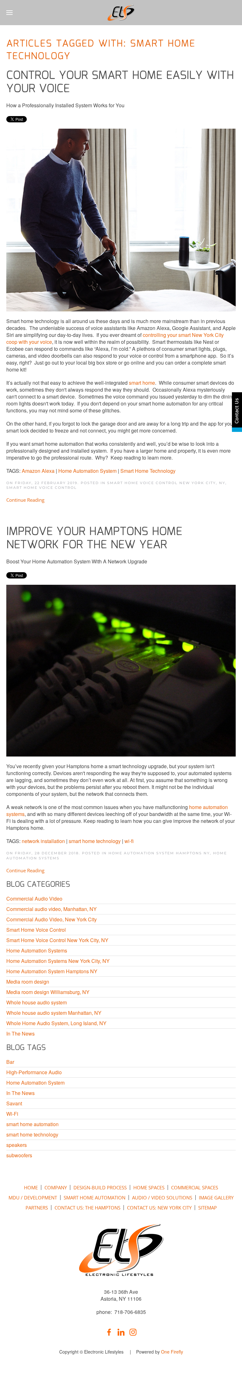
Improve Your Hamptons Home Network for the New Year (94, 538)
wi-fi (129, 841)
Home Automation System (87, 470)
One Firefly (172, 1352)
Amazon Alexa (38, 470)
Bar (10, 1061)
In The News (20, 1093)
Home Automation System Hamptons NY (159, 853)
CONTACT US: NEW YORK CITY (159, 1207)
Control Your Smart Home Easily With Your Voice (120, 82)
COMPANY (55, 1187)
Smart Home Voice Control (41, 487)
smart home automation (32, 1124)
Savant (14, 1103)
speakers (16, 1145)
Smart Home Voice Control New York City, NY (166, 483)
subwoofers (19, 1155)
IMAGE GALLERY (216, 1197)
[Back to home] (121, 12)
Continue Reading (25, 500)
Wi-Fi (12, 1113)
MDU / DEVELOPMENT (33, 1197)
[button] (9, 12)
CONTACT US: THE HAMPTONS (87, 1207)
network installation (43, 841)
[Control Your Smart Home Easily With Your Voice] (121, 219)
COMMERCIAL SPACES (194, 1187)
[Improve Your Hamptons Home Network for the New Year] (121, 669)
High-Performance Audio (34, 1072)
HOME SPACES (148, 1187)
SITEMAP (207, 1207)
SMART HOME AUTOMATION (94, 1197)
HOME (31, 1187)
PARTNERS (37, 1207)
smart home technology (95, 841)
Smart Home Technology (148, 470)
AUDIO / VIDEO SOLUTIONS (162, 1197)
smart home (142, 382)
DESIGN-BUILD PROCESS (100, 1187)
